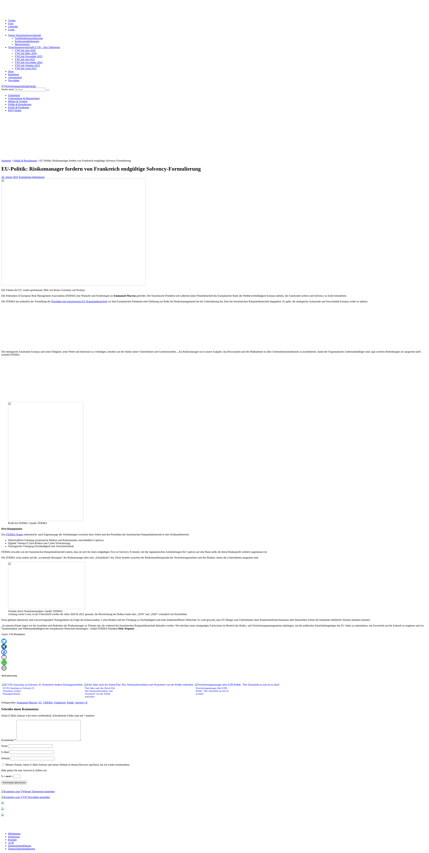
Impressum (14, 836)
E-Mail (5, 752)
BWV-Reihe (14, 110)
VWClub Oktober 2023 (27, 65)
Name (4, 746)
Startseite (6, 160)
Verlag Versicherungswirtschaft (24, 35)
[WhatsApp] (214, 662)
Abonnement (15, 77)
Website (5, 758)
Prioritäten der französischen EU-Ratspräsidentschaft (79, 301)
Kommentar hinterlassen (32, 177)
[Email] (214, 657)
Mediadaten (14, 833)
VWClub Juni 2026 (25, 50)
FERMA (48, 702)
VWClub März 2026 (26, 53)
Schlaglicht (14, 95)
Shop (11, 71)
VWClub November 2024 (28, 62)
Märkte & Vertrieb (17, 101)
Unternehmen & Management (24, 98)
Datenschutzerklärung (19, 845)
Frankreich (60, 702)
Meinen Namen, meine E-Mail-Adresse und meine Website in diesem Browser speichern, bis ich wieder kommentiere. (67, 764)
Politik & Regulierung (19, 104)
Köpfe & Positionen (18, 107)
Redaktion (13, 74)
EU (40, 702)
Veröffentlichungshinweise (29, 38)
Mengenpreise (22, 44)
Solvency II (81, 702)
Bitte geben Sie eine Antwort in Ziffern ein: (24, 770)
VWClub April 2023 (26, 68)
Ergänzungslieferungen (27, 41)
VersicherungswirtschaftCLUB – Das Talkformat (34, 47)
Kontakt (12, 839)
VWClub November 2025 (28, 56)
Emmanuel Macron (27, 702)
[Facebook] (214, 652)
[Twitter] (214, 641)
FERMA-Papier (14, 534)
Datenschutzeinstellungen (21, 848)
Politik (70, 702)
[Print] (214, 668)
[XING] (214, 646)
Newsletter (13, 80)
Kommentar (8, 740)
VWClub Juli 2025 (25, 59)
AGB (11, 842)
